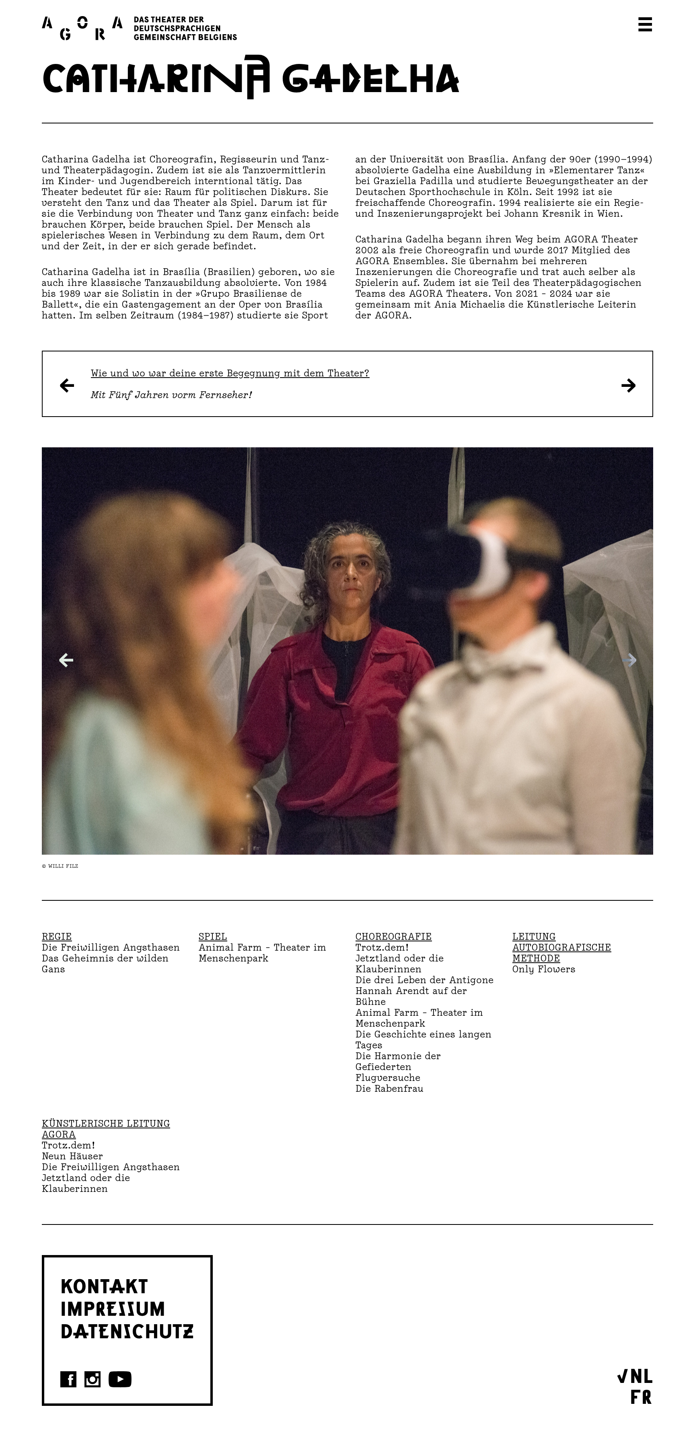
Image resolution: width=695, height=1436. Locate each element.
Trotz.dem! (382, 947)
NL (641, 1374)
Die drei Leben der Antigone (425, 979)
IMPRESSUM (113, 1307)
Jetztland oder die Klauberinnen (400, 963)
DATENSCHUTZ (127, 1330)
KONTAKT (104, 1285)
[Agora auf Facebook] (68, 1379)
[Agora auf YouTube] (120, 1379)
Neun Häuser (72, 1155)
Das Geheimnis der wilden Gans (105, 963)
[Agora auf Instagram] (92, 1379)
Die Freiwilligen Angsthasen (111, 947)
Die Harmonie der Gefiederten (398, 1061)
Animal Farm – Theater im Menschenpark (263, 952)
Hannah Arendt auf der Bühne (411, 996)
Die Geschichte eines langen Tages (424, 1039)
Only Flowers (544, 968)
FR (641, 1395)
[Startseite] (139, 28)
